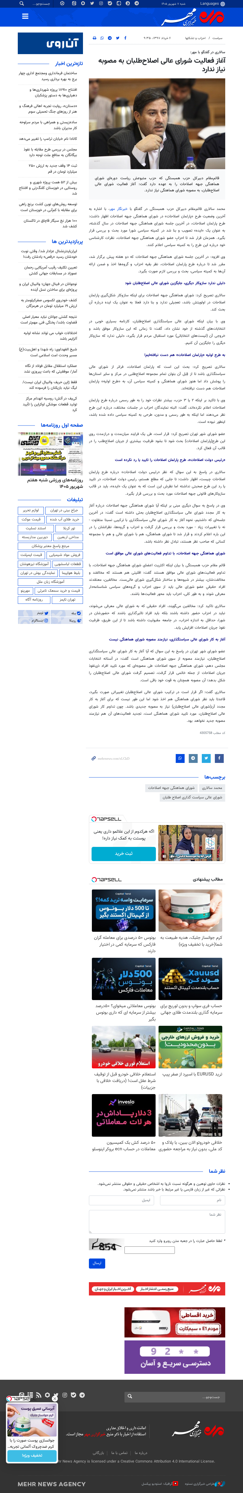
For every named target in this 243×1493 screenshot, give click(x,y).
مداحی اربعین (68, 537)
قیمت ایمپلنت (31, 555)
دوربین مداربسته (35, 537)
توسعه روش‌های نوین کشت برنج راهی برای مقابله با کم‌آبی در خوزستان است (48, 207)
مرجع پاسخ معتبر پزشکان (50, 546)
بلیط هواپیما (71, 573)
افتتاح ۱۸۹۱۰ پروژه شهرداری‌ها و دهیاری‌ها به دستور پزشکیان (53, 92)
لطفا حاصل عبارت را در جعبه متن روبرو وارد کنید (187, 1241)
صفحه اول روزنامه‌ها (62, 425)
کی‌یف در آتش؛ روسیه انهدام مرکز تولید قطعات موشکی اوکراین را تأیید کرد (50, 404)
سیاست (217, 38)
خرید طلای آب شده (64, 520)
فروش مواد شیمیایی (64, 555)
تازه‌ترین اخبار (69, 64)
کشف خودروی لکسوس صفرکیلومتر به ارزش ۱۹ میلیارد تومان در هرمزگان (49, 303)
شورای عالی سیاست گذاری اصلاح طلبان (192, 797)
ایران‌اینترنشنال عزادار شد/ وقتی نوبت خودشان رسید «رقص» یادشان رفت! (49, 254)
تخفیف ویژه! (32, 1456)
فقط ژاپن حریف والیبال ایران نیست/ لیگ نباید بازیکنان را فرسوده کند (50, 385)
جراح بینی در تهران (64, 510)
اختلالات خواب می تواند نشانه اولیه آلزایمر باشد (50, 336)
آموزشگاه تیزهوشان (34, 564)
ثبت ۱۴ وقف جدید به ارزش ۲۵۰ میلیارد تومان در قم (53, 168)
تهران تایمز (67, 600)
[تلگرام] (82, 1396)
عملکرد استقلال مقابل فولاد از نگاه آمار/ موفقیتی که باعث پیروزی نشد (50, 369)
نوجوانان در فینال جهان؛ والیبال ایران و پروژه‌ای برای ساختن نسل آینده (48, 287)
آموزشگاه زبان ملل (50, 582)
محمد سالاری (212, 788)
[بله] (73, 1396)
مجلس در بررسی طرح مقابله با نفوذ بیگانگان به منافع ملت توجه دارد (50, 152)
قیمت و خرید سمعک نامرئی (59, 591)
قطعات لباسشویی (68, 564)
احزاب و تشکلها (195, 38)
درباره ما (141, 1453)
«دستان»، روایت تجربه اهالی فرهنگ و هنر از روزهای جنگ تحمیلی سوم (48, 109)
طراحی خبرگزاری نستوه (200, 1483)
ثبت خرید (123, 854)
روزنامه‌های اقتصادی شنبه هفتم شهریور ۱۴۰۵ (53, 484)
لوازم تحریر (31, 510)
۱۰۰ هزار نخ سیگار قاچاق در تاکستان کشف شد (50, 223)
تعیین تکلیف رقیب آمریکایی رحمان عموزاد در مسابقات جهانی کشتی (50, 270)
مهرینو (25, 591)
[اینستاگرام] (64, 1396)
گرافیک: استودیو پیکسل (157, 1483)
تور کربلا (69, 528)
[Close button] (55, 1399)
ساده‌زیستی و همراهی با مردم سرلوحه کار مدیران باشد (48, 125)
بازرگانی (98, 1453)
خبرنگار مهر (118, 209)
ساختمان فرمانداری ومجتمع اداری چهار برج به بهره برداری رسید (48, 76)
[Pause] (164, 856)
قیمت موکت (31, 520)
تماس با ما (119, 1453)
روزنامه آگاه (34, 600)
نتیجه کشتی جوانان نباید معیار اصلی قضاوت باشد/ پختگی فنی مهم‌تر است (48, 320)
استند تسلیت (36, 528)
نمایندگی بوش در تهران (37, 573)
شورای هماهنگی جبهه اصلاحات (171, 788)
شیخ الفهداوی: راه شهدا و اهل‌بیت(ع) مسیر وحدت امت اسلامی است (48, 352)
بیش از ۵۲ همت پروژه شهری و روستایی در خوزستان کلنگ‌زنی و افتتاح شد (48, 188)
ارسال (97, 1263)
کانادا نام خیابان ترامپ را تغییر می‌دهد (48, 139)
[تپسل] (94, 819)
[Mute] (172, 856)
